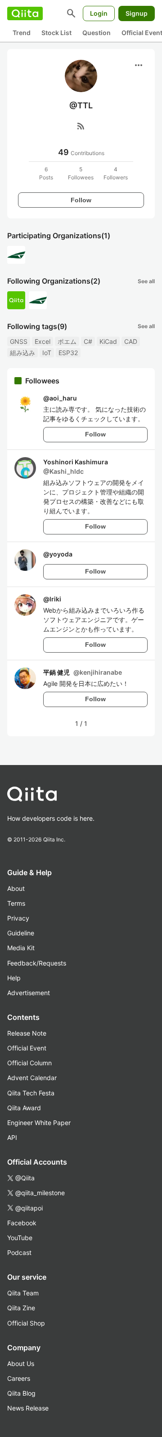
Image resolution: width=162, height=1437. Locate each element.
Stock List (56, 32)
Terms (16, 903)
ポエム (67, 341)
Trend (22, 32)
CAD (130, 341)
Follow (81, 200)
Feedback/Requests (36, 963)
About (16, 888)
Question (96, 32)
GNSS (18, 341)
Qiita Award (24, 1108)
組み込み (22, 352)
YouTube (19, 1237)
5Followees (81, 173)
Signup (137, 13)
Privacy (18, 918)
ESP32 (68, 352)
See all (146, 281)
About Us (20, 1363)
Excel (42, 341)
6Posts (46, 173)
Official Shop (26, 1323)
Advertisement (28, 993)
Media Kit (21, 948)
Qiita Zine (21, 1308)
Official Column (29, 1063)
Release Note (26, 1033)
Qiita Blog (21, 1393)
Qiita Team (23, 1293)
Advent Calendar (32, 1077)
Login (99, 13)
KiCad (108, 341)
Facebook (21, 1223)
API (12, 1137)
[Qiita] (25, 13)
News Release (28, 1408)
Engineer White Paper (39, 1122)
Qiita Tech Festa (30, 1093)
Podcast (19, 1252)
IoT (46, 352)
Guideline (20, 933)
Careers (18, 1378)
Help (14, 978)
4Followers (116, 173)
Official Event (26, 1048)
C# (88, 341)
